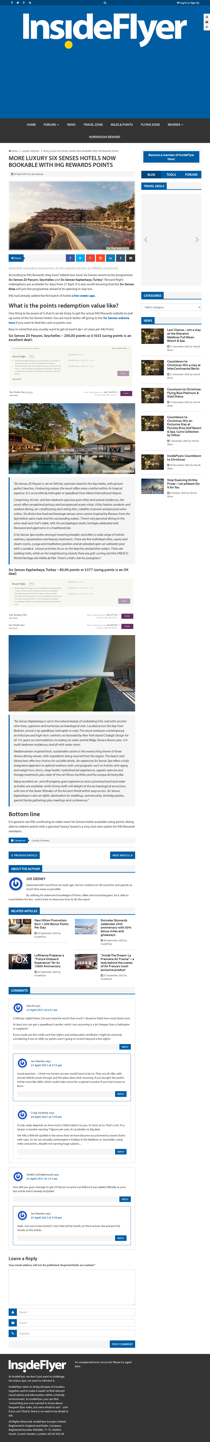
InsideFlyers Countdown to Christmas (184, 457)
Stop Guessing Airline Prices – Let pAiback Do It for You (183, 483)
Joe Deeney (36, 878)
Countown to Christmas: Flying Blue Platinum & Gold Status (184, 392)
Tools (171, 174)
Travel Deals (154, 186)
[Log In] (207, 26)
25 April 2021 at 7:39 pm (46, 1217)
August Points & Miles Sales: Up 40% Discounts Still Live (166, 270)
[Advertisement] (105, 87)
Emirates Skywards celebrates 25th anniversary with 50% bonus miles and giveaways (116, 927)
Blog (151, 174)
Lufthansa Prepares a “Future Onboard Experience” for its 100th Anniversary (49, 960)
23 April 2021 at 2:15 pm (46, 1065)
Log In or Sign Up (189, 2)
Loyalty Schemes (40, 840)
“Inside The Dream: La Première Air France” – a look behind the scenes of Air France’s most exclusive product (117, 962)
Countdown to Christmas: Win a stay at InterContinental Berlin (184, 364)
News (148, 320)
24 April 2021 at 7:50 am (46, 1117)
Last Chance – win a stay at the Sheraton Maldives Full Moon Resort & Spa (184, 335)
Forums (191, 174)
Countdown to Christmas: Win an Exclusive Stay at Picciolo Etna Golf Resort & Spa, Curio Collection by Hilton (184, 426)
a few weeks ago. (84, 295)
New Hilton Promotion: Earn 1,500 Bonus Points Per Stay (51, 923)
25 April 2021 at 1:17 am (41, 1178)
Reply (125, 1046)
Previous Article (25, 855)
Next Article (121, 855)
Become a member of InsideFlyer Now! (171, 157)
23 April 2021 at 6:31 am (41, 1010)
